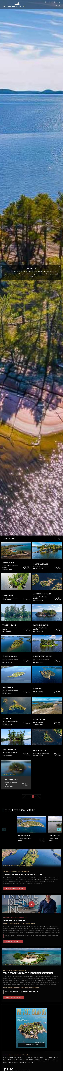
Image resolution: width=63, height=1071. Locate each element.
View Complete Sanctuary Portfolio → (30, 987)
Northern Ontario (7, 565)
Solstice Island (40, 751)
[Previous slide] (4, 829)
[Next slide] (59, 829)
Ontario (15, 565)
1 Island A (6, 718)
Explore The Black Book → (14, 888)
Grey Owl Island (40, 564)
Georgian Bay (37, 597)
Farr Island (7, 687)
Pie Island (37, 688)
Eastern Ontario (7, 628)
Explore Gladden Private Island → (11, 987)
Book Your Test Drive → (13, 997)
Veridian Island (9, 625)
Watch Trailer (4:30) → (13, 941)
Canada (4, 567)
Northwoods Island (42, 656)
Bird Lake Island (9, 749)
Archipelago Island (42, 594)
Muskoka (36, 567)
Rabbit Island (39, 719)
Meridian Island (9, 656)
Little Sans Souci (11, 780)
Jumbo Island (24, 836)
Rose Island (7, 595)
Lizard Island (8, 563)
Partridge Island (41, 625)
